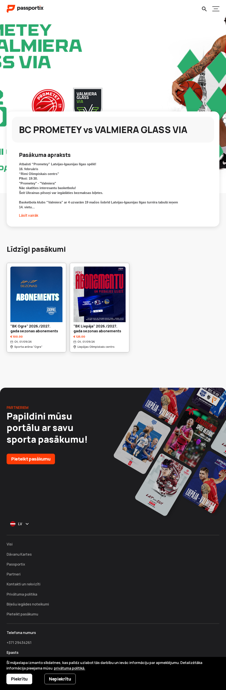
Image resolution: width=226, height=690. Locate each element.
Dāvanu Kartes (19, 554)
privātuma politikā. (69, 668)
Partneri (14, 574)
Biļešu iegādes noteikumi (28, 604)
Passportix (16, 564)
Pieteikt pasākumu (30, 459)
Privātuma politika (22, 594)
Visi (10, 544)
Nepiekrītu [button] (60, 679)
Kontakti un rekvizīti (23, 584)
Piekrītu (19, 679)
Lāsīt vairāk (28, 215)
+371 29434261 (19, 642)
